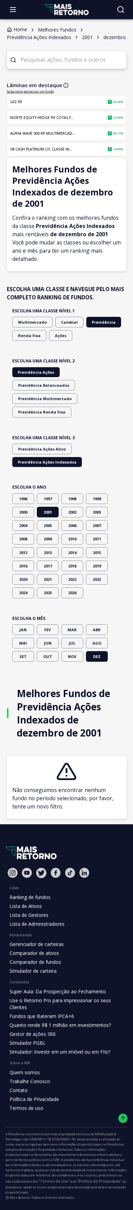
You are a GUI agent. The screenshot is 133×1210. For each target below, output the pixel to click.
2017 (48, 565)
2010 (72, 538)
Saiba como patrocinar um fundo (30, 91)
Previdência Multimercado (45, 398)
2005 (48, 525)
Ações (60, 335)
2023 (97, 579)
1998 (72, 498)
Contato (19, 1090)
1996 (23, 498)
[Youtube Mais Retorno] (27, 873)
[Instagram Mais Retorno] (13, 873)
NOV (72, 656)
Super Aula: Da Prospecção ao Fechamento (58, 991)
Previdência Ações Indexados (47, 462)
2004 (23, 525)
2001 (48, 512)
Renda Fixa (29, 335)
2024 (23, 592)
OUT (47, 656)
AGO (96, 643)
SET (23, 656)
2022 (72, 579)
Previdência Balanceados (43, 385)
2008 (23, 538)
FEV (47, 629)
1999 (97, 498)
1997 (48, 498)
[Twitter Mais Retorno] (41, 873)
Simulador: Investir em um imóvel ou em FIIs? (60, 1052)
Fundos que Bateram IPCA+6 (42, 1016)
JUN (47, 643)
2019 (97, 565)
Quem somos (25, 1072)
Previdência (104, 322)
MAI (23, 643)
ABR (97, 629)
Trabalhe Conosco (30, 1081)
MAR (72, 629)
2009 (48, 538)
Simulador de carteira (33, 971)
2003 (97, 512)
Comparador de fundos (35, 962)
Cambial (69, 322)
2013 (48, 552)
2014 (72, 552)
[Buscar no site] (121, 9)
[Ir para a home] (66, 9)
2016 (23, 565)
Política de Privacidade (34, 1099)
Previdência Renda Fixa (41, 412)
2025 (48, 592)
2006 (72, 525)
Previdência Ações (36, 372)
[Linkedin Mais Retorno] (84, 873)
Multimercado (32, 322)
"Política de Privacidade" (99, 1181)
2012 (23, 552)
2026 (72, 592)
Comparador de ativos (34, 953)
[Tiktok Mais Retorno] (70, 873)
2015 (97, 552)
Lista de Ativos (26, 906)
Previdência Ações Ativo (42, 449)
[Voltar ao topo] (123, 1118)
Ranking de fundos (30, 897)
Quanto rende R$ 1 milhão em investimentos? (60, 1025)
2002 (72, 512)
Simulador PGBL (28, 1043)
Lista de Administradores (37, 924)
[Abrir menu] (13, 9)
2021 (48, 579)
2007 (97, 525)
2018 (72, 565)
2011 (97, 538)
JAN (23, 629)
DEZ (97, 656)
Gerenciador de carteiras (37, 944)
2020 (23, 579)
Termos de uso (26, 1108)
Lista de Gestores (29, 915)
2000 (23, 512)
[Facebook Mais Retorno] (55, 873)
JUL (72, 643)
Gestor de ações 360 (33, 1034)
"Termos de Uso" (54, 1181)
